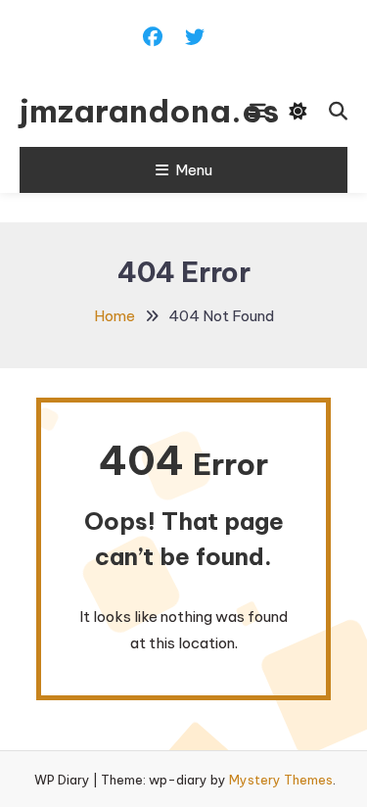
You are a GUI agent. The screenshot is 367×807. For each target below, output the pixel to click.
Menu (193, 170)
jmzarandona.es (110, 110)
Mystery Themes (281, 779)
